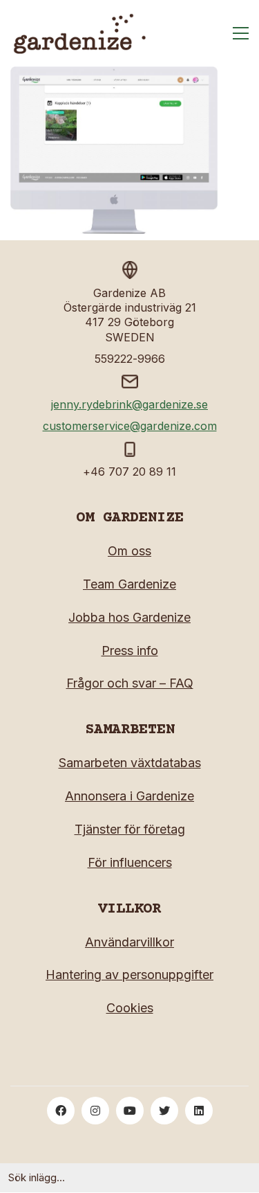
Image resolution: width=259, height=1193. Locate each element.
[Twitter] (164, 1110)
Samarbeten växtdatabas (130, 762)
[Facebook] (61, 1110)
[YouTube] (130, 1110)
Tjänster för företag (130, 829)
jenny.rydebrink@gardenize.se (129, 404)
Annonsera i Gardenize (129, 796)
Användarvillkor (129, 942)
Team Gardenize (129, 584)
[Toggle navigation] (241, 33)
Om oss (129, 551)
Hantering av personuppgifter (129, 974)
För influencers (130, 862)
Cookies (129, 1008)
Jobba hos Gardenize (129, 617)
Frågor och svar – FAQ (129, 683)
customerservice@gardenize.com (130, 426)
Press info (130, 650)
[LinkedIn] (199, 1110)
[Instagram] (95, 1110)
